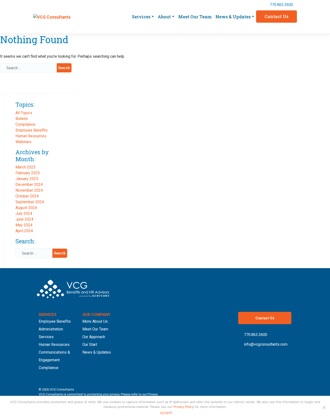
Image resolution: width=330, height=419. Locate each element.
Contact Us (276, 16)
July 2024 (23, 213)
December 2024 (29, 184)
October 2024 (27, 196)
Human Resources (30, 136)
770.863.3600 (281, 4)
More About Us (95, 321)
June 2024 (24, 219)
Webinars (23, 142)
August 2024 (26, 207)
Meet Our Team (195, 17)
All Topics (23, 113)
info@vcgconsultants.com (265, 344)
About (164, 17)
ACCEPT (166, 413)
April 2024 (24, 231)
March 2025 (25, 167)
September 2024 (29, 202)
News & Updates (233, 17)
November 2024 (29, 190)
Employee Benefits (31, 130)
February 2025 (27, 173)
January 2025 (26, 178)
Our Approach (93, 337)
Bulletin (21, 118)
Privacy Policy (184, 407)
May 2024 (23, 225)
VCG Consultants (62, 389)
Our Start (89, 344)
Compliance (25, 124)
